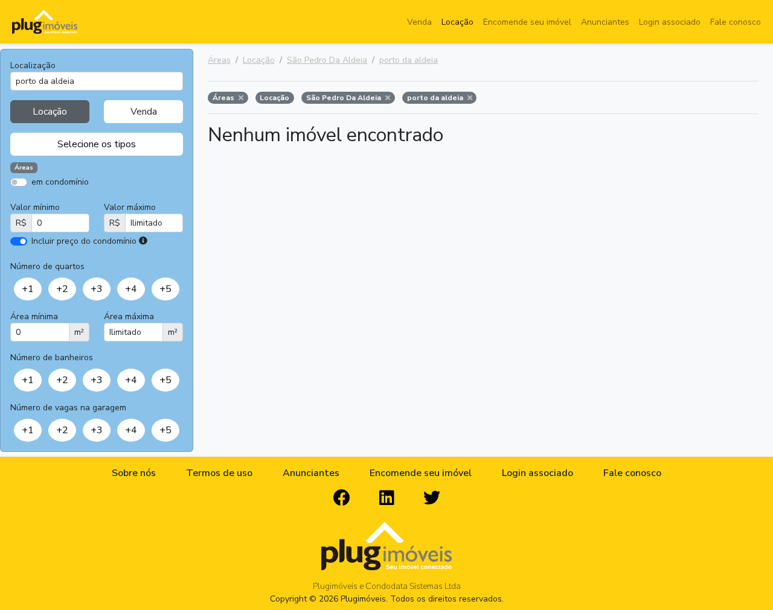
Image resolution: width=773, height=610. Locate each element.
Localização (33, 65)
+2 (62, 289)
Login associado (670, 22)
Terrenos (138, 199)
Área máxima (129, 316)
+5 (165, 289)
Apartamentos (67, 199)
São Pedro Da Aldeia (327, 60)
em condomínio (60, 182)
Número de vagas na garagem (68, 407)
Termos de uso (219, 473)
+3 (97, 289)
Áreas (219, 60)
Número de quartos (47, 266)
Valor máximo (130, 207)
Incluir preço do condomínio (83, 241)
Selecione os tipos (96, 144)
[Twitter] (431, 498)
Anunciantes (605, 22)
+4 (131, 289)
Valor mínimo (35, 207)
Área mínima (34, 316)
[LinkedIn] (386, 498)
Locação (457, 22)
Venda (419, 22)
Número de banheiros (51, 357)
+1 (28, 289)
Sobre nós (134, 473)
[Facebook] (341, 498)
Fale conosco (735, 22)
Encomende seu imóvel (527, 22)
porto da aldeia (408, 60)
